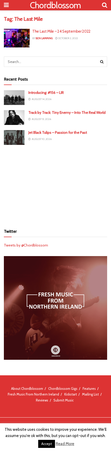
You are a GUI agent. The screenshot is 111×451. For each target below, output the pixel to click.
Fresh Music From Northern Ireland (33, 394)
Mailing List (90, 394)
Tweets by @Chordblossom (26, 245)
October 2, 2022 (68, 38)
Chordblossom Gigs (62, 388)
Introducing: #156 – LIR (46, 92)
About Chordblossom (27, 388)
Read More (65, 443)
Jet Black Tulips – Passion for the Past (57, 132)
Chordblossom (55, 5)
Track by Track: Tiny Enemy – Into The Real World (67, 112)
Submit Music (63, 400)
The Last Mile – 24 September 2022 (61, 31)
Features (89, 388)
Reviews (42, 400)
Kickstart (70, 394)
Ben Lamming (44, 38)
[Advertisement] (55, 185)
